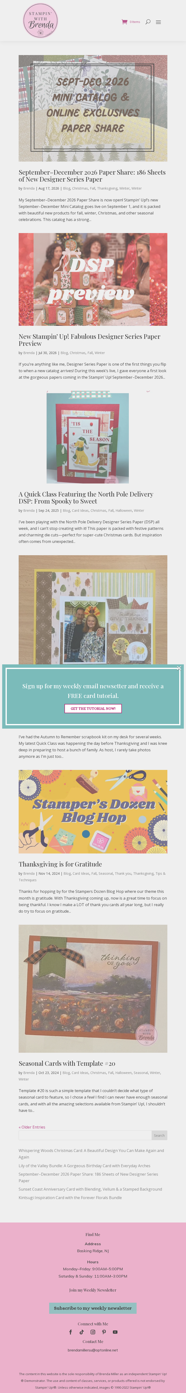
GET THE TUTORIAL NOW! (93, 708)
